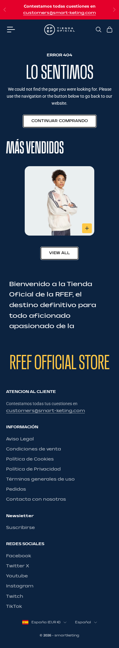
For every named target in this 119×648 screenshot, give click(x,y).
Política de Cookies (30, 459)
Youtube (17, 576)
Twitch (14, 596)
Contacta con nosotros (36, 499)
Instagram (19, 586)
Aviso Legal (20, 439)
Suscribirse (20, 527)
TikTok (14, 606)
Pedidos (16, 489)
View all (59, 252)
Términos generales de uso (40, 479)
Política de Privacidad (33, 469)
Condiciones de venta (33, 449)
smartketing (66, 635)
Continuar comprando (59, 120)
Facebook (18, 556)
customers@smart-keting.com (59, 12)
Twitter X (17, 566)
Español (83, 622)
